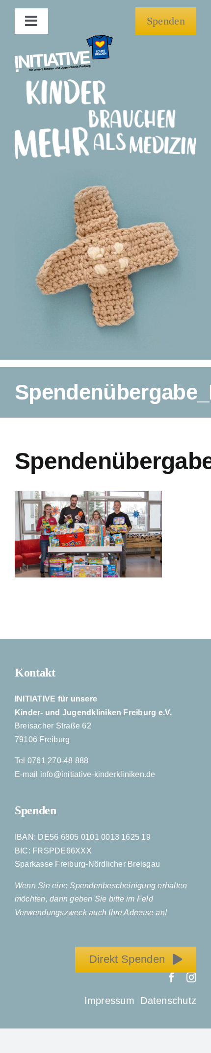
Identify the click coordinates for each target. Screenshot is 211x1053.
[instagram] (191, 977)
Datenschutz (168, 1000)
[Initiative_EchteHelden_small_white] (64, 38)
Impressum (110, 1000)
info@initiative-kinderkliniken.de (98, 774)
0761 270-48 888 (58, 760)
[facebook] (172, 977)
